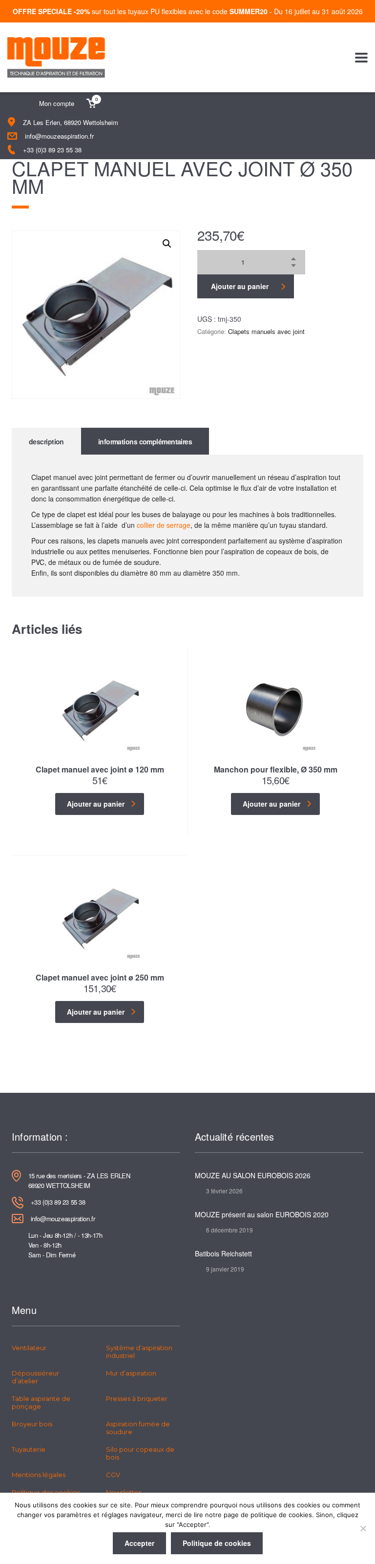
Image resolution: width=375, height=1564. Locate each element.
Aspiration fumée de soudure (138, 1428)
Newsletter (123, 1492)
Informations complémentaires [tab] (145, 441)
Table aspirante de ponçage (41, 1402)
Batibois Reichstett (223, 1253)
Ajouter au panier (240, 286)
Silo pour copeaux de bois (140, 1453)
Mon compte (56, 103)
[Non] (363, 1528)
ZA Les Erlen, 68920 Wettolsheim (70, 122)
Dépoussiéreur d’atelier (35, 1377)
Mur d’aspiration (131, 1373)
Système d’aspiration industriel (139, 1351)
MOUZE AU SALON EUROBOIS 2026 (253, 1175)
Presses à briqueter (136, 1398)
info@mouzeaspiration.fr (59, 136)
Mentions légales (38, 1475)
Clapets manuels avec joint (266, 331)
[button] (167, 243)
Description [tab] (46, 441)
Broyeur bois (32, 1424)
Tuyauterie (28, 1449)
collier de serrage (163, 525)
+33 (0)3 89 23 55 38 (52, 149)
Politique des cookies (46, 1492)
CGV (113, 1475)
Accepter (139, 1543)
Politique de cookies (217, 1543)
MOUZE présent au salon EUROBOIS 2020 (262, 1214)
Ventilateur (29, 1348)
